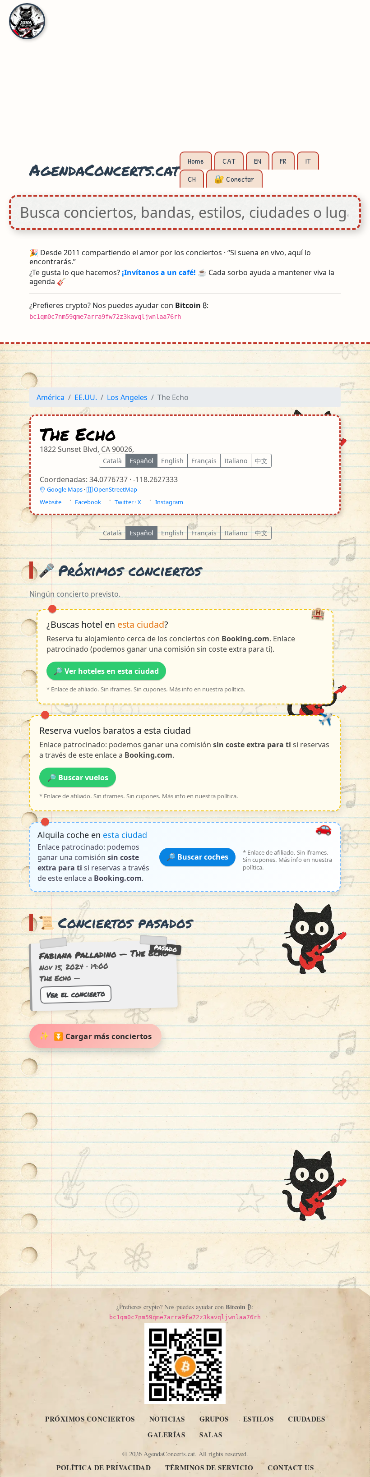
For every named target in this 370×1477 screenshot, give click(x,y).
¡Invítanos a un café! (159, 272)
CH (192, 179)
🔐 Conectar (234, 179)
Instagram (169, 502)
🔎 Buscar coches (197, 857)
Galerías (166, 1435)
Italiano (235, 461)
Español (141, 461)
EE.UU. (85, 397)
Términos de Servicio (209, 1467)
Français (204, 461)
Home (196, 161)
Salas (210, 1435)
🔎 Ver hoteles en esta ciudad (106, 671)
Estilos (258, 1419)
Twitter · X (128, 502)
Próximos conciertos (90, 1419)
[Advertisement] (185, 81)
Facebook (88, 502)
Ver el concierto (75, 994)
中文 (261, 461)
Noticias (167, 1419)
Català (112, 461)
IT (308, 161)
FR (283, 161)
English (172, 461)
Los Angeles (127, 397)
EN (257, 161)
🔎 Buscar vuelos (77, 777)
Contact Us (291, 1467)
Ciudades (306, 1419)
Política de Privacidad (103, 1467)
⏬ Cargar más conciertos (103, 1036)
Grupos (214, 1419)
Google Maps (65, 490)
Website (50, 502)
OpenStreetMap (114, 490)
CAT (229, 161)
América (51, 397)
